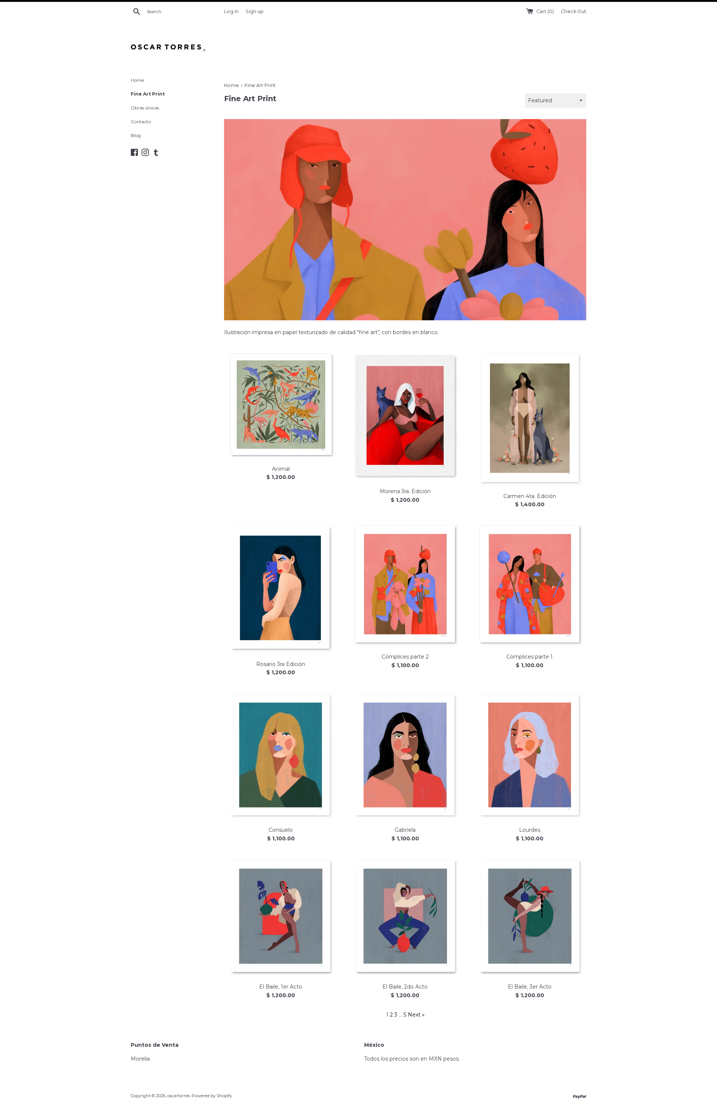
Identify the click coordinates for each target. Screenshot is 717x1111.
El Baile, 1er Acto (280, 986)
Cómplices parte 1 (529, 656)
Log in (231, 11)
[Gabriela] (405, 755)
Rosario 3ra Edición (280, 664)
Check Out (573, 11)
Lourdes (529, 830)
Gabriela (405, 830)
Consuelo (281, 830)
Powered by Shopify (212, 1095)
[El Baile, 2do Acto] (405, 916)
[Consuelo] (280, 755)
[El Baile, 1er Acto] (280, 916)
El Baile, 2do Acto (405, 986)
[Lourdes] (529, 755)
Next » (416, 1014)
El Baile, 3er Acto (530, 986)
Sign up (255, 11)
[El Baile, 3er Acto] (529, 916)
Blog (136, 135)
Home (137, 80)
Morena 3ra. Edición (405, 491)
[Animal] (280, 404)
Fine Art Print (148, 94)
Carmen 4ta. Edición (529, 496)
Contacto (141, 121)
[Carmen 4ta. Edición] (529, 418)
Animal (281, 469)
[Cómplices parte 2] (405, 584)
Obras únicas (145, 108)
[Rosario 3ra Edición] (280, 588)
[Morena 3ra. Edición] (405, 416)
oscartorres (178, 1095)
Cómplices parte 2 (405, 656)
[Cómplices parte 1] (529, 584)
